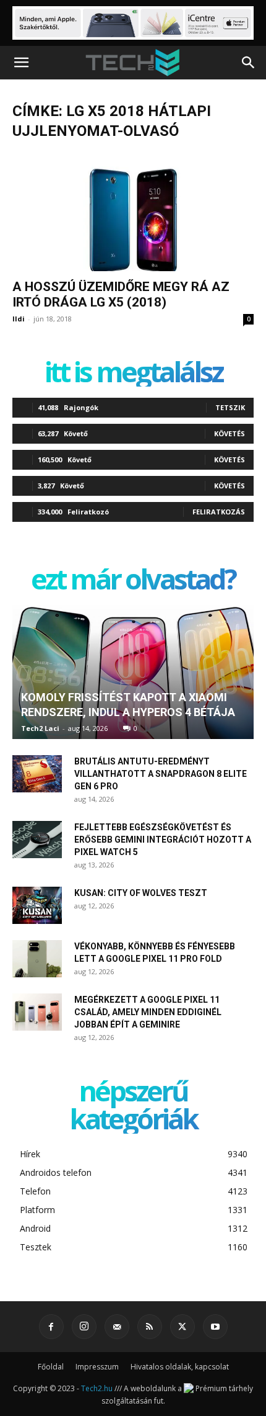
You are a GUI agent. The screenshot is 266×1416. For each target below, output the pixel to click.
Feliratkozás (218, 511)
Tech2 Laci (40, 728)
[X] (182, 1326)
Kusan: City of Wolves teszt (140, 893)
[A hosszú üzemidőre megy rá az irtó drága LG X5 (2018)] (133, 212)
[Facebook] (51, 1326)
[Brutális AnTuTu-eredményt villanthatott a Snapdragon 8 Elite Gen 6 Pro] (37, 773)
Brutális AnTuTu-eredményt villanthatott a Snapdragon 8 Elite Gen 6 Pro (160, 773)
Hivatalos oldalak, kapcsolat (180, 1366)
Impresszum (97, 1366)
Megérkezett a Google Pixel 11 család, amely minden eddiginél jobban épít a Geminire (147, 1012)
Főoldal (51, 1366)
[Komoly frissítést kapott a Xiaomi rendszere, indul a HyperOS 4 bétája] (133, 672)
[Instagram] (84, 1326)
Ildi (18, 318)
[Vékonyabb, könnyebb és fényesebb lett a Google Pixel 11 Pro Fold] (37, 958)
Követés (229, 433)
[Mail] (117, 1326)
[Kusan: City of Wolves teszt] (37, 905)
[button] (21, 62)
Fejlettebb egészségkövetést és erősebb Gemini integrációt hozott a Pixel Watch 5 (162, 839)
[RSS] (149, 1326)
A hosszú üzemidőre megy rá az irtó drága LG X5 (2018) (121, 294)
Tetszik (230, 407)
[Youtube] (215, 1326)
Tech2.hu (97, 1388)
